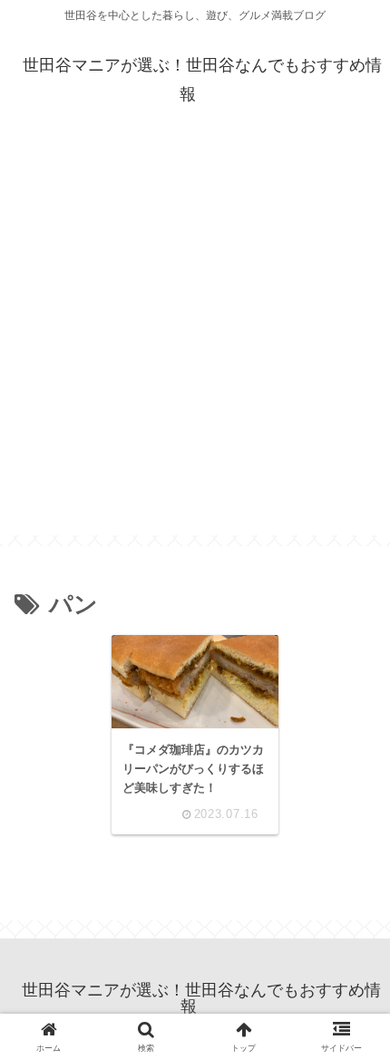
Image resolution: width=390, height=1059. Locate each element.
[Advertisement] (195, 340)
